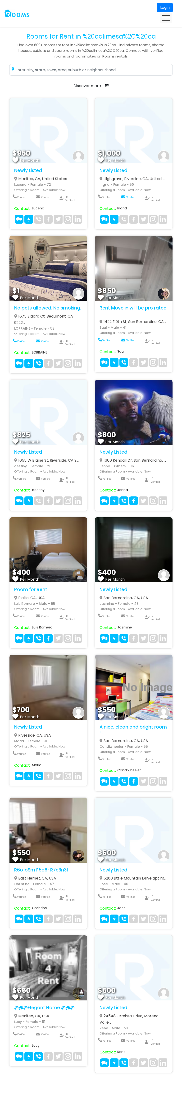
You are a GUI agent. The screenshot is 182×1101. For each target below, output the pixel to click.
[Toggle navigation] (166, 18)
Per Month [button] (29, 160)
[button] (48, 130)
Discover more (87, 85)
